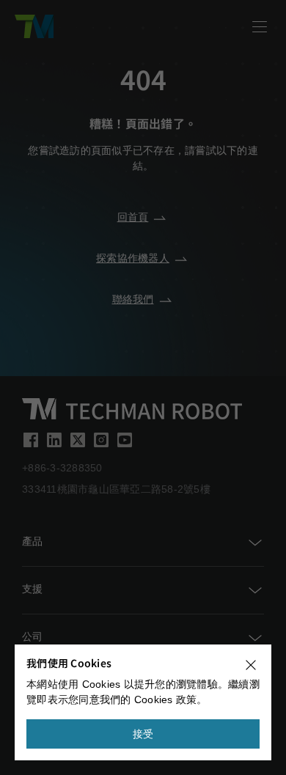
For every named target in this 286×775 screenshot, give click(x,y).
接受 (143, 734)
